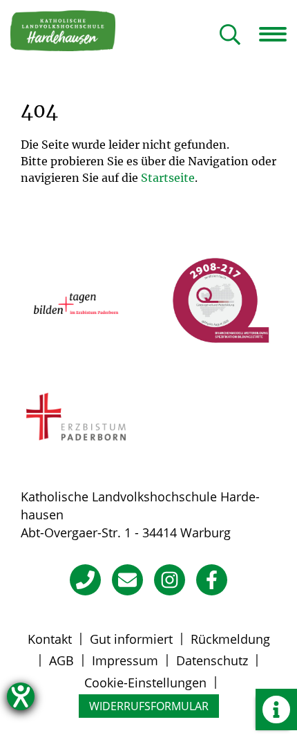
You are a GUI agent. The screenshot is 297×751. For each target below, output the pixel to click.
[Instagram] (169, 579)
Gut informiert (131, 639)
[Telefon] (85, 579)
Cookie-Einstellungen (145, 682)
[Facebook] (211, 579)
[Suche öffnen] (230, 36)
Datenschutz (212, 660)
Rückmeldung (230, 639)
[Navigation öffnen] (278, 34)
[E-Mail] (127, 579)
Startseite (168, 178)
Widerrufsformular (149, 706)
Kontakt (50, 639)
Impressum (125, 660)
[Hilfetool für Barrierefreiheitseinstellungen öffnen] (21, 696)
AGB (61, 660)
